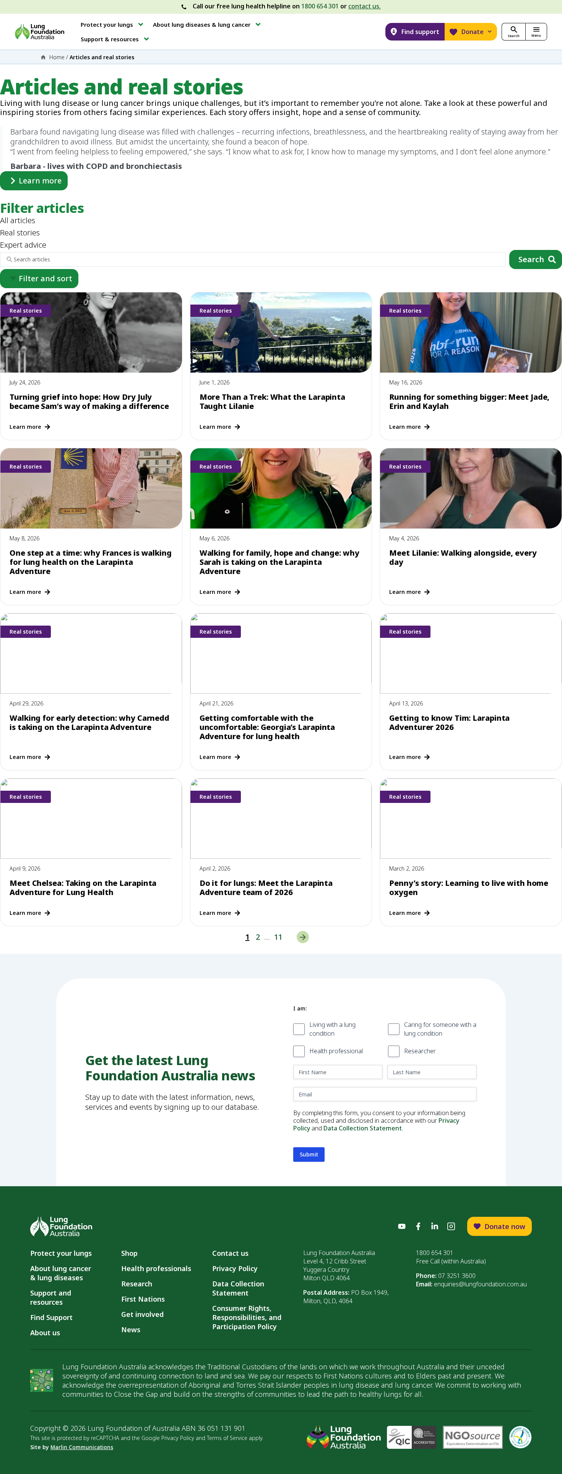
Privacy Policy (235, 1268)
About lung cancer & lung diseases (62, 1273)
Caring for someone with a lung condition (440, 1029)
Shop (129, 1253)
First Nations (143, 1299)
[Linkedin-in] (435, 1226)
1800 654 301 (320, 6)
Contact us (230, 1253)
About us (45, 1332)
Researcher (420, 1051)
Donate (472, 32)
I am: (300, 1008)
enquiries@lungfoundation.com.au (480, 1284)
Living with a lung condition (332, 1029)
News (130, 1329)
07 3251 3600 (457, 1275)
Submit (309, 1154)
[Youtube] (402, 1226)
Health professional (336, 1051)
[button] (112, 24)
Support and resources (50, 1297)
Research (136, 1283)
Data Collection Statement (362, 1128)
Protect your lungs (61, 1253)
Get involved (142, 1314)
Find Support (51, 1317)
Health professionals (156, 1268)
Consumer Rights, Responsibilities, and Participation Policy (246, 1317)
